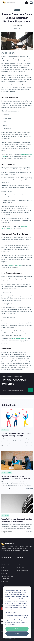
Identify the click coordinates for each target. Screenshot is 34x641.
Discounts (4, 573)
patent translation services (19, 338)
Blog (2, 561)
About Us (19, 561)
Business (17, 10)
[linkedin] (6, 53)
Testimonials (20, 567)
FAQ (2, 567)
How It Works (5, 564)
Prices (18, 564)
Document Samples (22, 570)
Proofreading (5, 581)
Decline (17, 633)
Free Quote (4, 570)
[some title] (17, 543)
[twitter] (13, 53)
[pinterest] (10, 53)
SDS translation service (15, 265)
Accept (17, 628)
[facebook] (2, 53)
